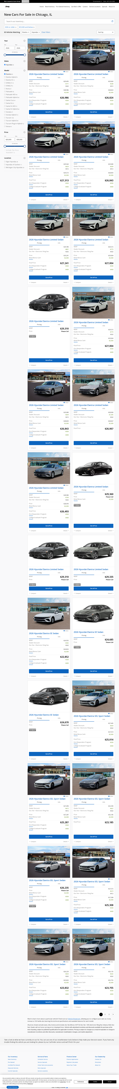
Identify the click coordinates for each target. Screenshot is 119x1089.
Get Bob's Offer (76, 7)
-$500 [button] (67, 100)
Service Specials (42, 1062)
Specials (104, 7)
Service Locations (95, 7)
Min (5, 45)
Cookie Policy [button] (63, 1081)
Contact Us (98, 1059)
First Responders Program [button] (37, 101)
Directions (98, 1062)
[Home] (8, 6)
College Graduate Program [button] (38, 104)
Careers (85, 7)
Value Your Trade (71, 1065)
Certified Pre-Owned (14, 1065)
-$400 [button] (67, 104)
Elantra (24, 32)
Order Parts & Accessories (45, 1065)
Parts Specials (42, 1068)
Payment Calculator (72, 1062)
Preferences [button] (30, 1083)
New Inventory (50, 7)
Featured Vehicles (13, 1068)
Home (42, 7)
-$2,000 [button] (66, 92)
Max (16, 45)
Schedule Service (43, 1059)
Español (25, 2)
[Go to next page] (113, 1014)
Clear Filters (46, 32)
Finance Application (72, 1059)
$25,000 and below (26, 27)
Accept (110, 1081)
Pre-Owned (11, 1062)
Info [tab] (59, 78)
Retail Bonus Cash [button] (35, 93)
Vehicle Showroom (74, 1019)
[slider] (5, 55)
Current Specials (13, 1071)
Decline (95, 1081)
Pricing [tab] (39, 78)
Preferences (81, 1081)
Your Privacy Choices (58, 1087)
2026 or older (10, 27)
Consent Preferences (12, 1087)
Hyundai (35, 32)
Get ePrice (48, 112)
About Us (112, 7)
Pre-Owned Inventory (63, 7)
